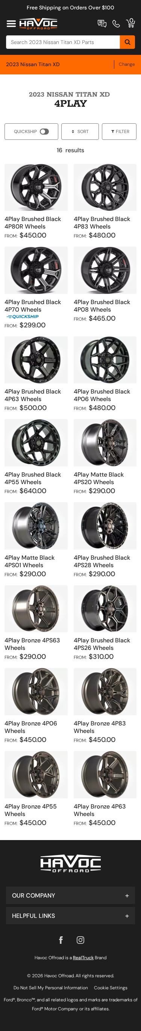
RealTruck (83, 958)
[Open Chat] (102, 23)
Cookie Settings (110, 988)
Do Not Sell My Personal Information (51, 988)
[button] (70, 895)
